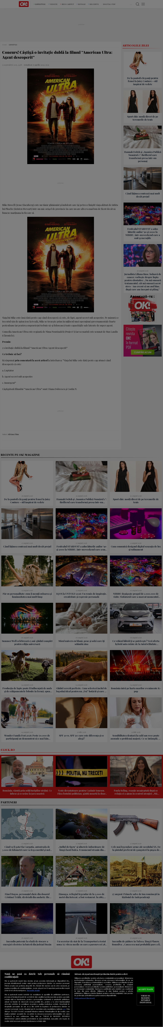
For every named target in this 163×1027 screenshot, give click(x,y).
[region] (81, 998)
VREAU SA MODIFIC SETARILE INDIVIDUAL (146, 999)
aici (64, 1009)
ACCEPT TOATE (145, 989)
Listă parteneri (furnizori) (84, 998)
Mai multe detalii (33, 990)
